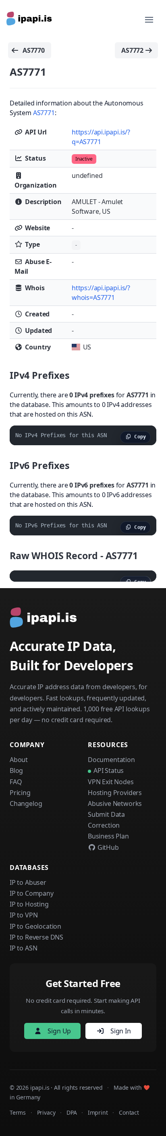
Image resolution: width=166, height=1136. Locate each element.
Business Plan (108, 836)
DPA (71, 1112)
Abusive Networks (115, 803)
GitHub (107, 847)
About (19, 759)
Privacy (46, 1112)
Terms (18, 1112)
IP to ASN (23, 948)
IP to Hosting (29, 904)
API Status (108, 770)
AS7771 (44, 112)
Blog (16, 770)
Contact (129, 1112)
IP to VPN (23, 915)
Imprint (98, 1112)
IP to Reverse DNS (36, 937)
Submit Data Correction (106, 820)
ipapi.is (40, 1087)
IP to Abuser (28, 882)
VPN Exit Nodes (111, 781)
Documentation (111, 759)
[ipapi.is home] (29, 19)
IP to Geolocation (35, 926)
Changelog (26, 803)
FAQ (16, 781)
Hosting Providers (115, 792)
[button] (149, 20)
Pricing (20, 792)
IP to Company (32, 893)
